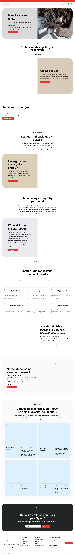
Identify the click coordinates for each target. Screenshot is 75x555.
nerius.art (8, 449)
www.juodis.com (10, 487)
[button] (13, 32)
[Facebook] (70, 1)
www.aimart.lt (42, 450)
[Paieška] (65, 4)
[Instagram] (72, 1)
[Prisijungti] (62, 4)
